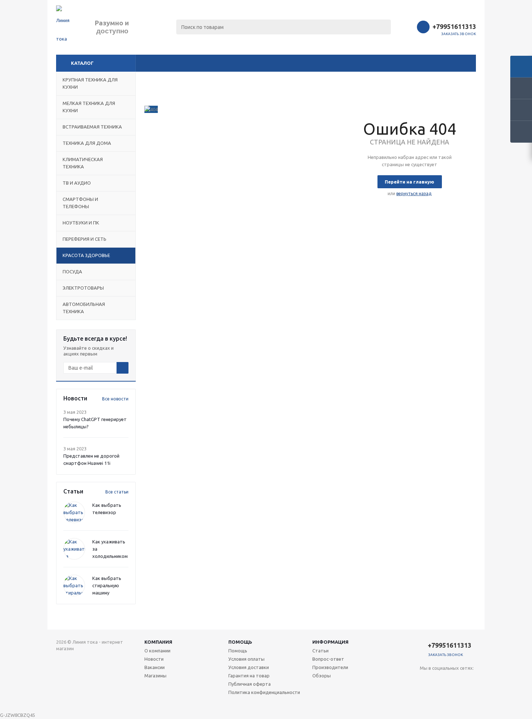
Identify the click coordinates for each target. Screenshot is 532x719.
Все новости (115, 398)
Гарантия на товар (249, 675)
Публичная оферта (249, 683)
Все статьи (116, 491)
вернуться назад (413, 193)
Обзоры (321, 675)
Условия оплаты (246, 658)
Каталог (82, 63)
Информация (330, 641)
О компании (157, 650)
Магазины (155, 675)
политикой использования (422, 678)
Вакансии (154, 667)
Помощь (240, 641)
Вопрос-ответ (328, 658)
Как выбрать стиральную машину (106, 585)
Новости (154, 658)
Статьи (320, 650)
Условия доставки (248, 667)
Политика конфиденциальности (264, 692)
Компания (158, 641)
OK (414, 700)
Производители (330, 667)
